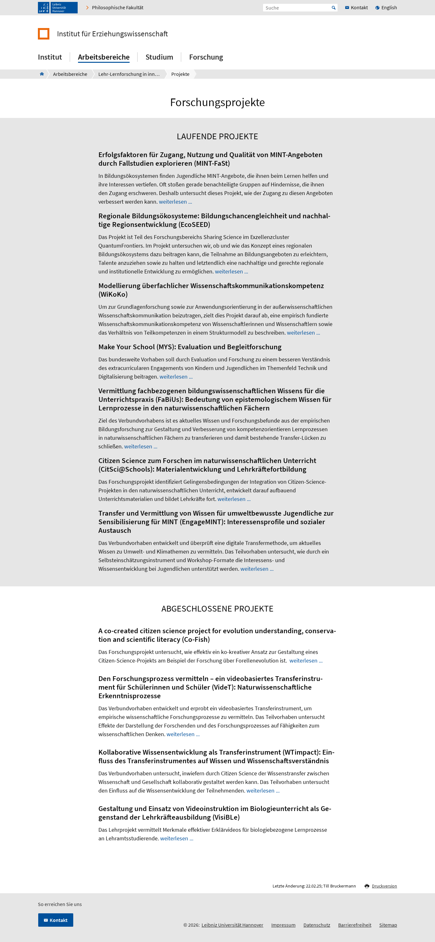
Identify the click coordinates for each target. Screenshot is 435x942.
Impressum (283, 925)
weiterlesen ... (175, 201)
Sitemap (388, 925)
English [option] (389, 7)
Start (334, 7)
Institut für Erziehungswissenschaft (112, 34)
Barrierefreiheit (354, 925)
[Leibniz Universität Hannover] (58, 7)
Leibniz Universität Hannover (232, 925)
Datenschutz (316, 925)
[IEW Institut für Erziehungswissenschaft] (40, 73)
